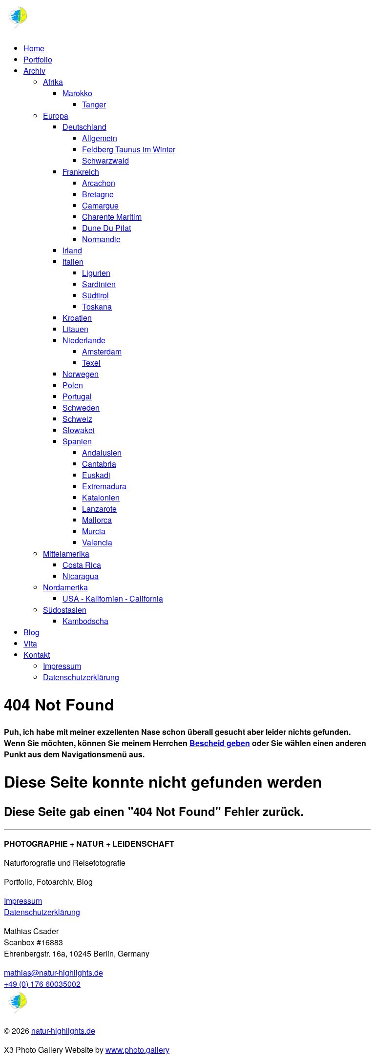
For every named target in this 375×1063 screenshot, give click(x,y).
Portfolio (37, 59)
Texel (91, 362)
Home (33, 48)
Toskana (97, 306)
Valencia (97, 542)
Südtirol (95, 295)
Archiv (34, 70)
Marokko (77, 93)
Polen (72, 385)
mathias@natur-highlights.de (53, 972)
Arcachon (98, 182)
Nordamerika (65, 587)
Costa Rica (81, 564)
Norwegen (80, 373)
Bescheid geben (219, 743)
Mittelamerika (66, 553)
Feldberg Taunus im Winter (128, 149)
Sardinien (99, 284)
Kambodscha (85, 620)
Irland (72, 250)
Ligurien (96, 272)
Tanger (94, 104)
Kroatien (77, 317)
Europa (55, 115)
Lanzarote (99, 508)
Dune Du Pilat (106, 227)
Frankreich (80, 171)
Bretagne (98, 194)
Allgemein (99, 138)
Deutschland (84, 126)
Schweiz (77, 418)
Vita (30, 643)
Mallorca (97, 519)
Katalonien (101, 497)
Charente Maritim (112, 216)
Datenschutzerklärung (81, 677)
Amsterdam (102, 351)
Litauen (75, 328)
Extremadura (104, 486)
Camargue (100, 205)
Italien (72, 261)
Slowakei (78, 430)
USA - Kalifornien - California (112, 598)
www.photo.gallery (137, 1049)
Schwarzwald (105, 160)
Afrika (53, 81)
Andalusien (102, 452)
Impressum (62, 665)
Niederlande (83, 340)
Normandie (101, 239)
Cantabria (99, 463)
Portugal (77, 396)
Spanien (77, 441)
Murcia (93, 531)
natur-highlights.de (63, 1030)
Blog (31, 632)
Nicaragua (80, 576)
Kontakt (36, 654)
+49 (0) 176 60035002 (42, 983)
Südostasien (64, 609)
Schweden (81, 407)
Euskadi (96, 474)
